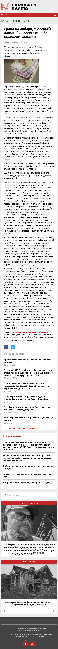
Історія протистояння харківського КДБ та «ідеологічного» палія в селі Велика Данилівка (26, 398)
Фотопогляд (29, 561)
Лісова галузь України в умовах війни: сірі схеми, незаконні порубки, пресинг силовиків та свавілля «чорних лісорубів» (27, 458)
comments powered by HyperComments (22, 428)
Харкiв (26, 21)
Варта (4, 21)
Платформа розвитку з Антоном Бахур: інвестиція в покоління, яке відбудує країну (28, 408)
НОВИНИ (15, 21)
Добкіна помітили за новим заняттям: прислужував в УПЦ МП (28, 467)
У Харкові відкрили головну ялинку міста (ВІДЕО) (27, 482)
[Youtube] (32, 644)
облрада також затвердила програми (31, 332)
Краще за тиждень (29, 503)
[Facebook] (25, 644)
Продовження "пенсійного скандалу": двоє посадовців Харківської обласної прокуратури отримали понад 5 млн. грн (26, 386)
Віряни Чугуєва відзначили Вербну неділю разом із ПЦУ (28, 475)
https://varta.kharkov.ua (18, 8)
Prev (4, 611)
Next (53, 611)
